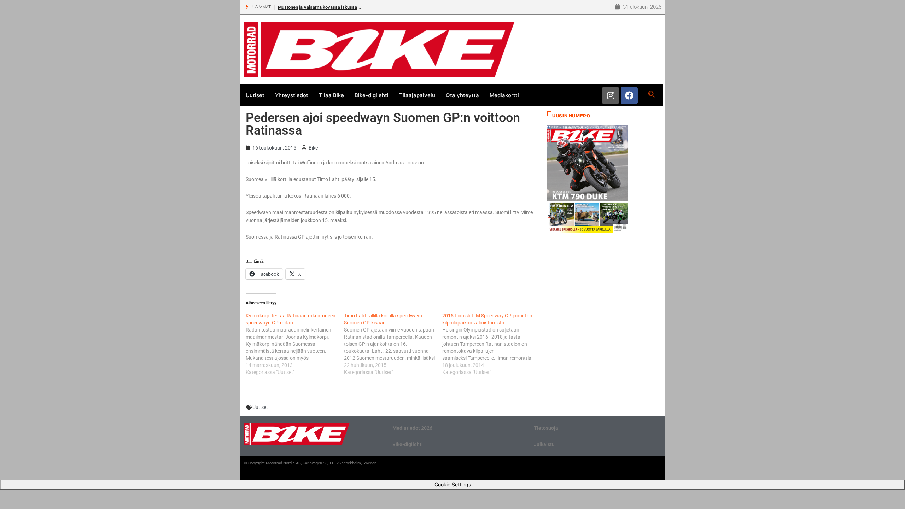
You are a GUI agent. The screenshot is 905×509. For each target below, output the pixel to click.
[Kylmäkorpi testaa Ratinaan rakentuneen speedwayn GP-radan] (295, 344)
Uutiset (255, 95)
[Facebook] (629, 95)
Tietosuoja (546, 428)
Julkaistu (544, 444)
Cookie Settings (452, 484)
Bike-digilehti (372, 95)
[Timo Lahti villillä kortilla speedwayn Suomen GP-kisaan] (393, 344)
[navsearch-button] (652, 95)
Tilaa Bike (331, 95)
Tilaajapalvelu (417, 95)
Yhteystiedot (291, 95)
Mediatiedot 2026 (412, 428)
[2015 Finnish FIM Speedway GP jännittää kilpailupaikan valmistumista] (491, 344)
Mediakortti (504, 95)
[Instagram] (610, 95)
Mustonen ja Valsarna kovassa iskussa (317, 7)
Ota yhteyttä (462, 95)
